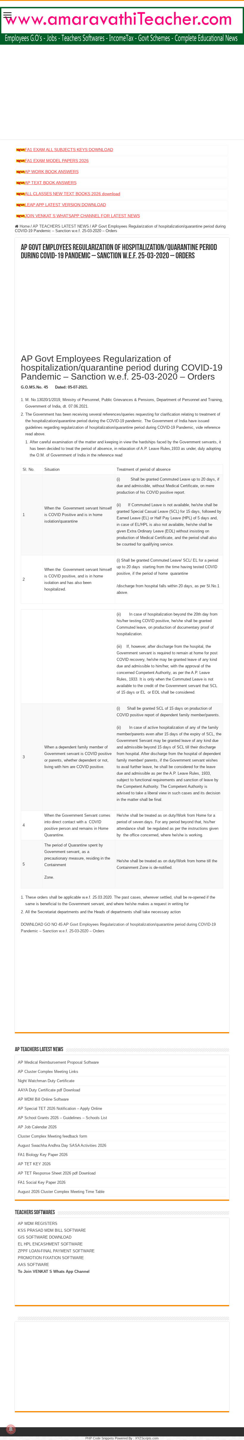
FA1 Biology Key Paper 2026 (43, 1154)
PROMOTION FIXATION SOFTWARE (51, 1258)
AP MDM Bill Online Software (43, 1099)
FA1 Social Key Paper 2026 (41, 1182)
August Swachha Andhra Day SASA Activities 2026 (62, 1145)
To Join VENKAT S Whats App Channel (54, 1271)
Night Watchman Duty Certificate (46, 1081)
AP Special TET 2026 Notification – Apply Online (60, 1108)
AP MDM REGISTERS (37, 1223)
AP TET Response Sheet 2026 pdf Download (57, 1173)
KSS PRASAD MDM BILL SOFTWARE (52, 1230)
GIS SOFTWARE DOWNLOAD (44, 1237)
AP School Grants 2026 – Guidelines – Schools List (62, 1118)
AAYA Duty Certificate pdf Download (49, 1090)
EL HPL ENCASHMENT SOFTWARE (50, 1244)
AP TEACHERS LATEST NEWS (61, 226)
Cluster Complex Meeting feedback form (52, 1136)
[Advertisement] (122, 97)
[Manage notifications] (10, 1429)
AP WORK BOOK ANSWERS (52, 171)
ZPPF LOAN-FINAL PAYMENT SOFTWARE (56, 1251)
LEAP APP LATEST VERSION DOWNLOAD (65, 204)
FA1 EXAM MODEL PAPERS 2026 (57, 160)
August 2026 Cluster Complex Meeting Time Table (61, 1191)
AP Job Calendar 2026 (37, 1127)
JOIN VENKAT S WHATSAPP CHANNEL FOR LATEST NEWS (82, 215)
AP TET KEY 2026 (34, 1164)
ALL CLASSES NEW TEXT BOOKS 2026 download (72, 193)
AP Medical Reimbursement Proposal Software (58, 1062)
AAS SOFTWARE (33, 1264)
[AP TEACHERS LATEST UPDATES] (122, 25)
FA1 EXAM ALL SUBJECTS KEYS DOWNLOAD (69, 149)
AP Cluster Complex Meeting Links (48, 1071)
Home (24, 226)
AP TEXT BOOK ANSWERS (50, 182)
